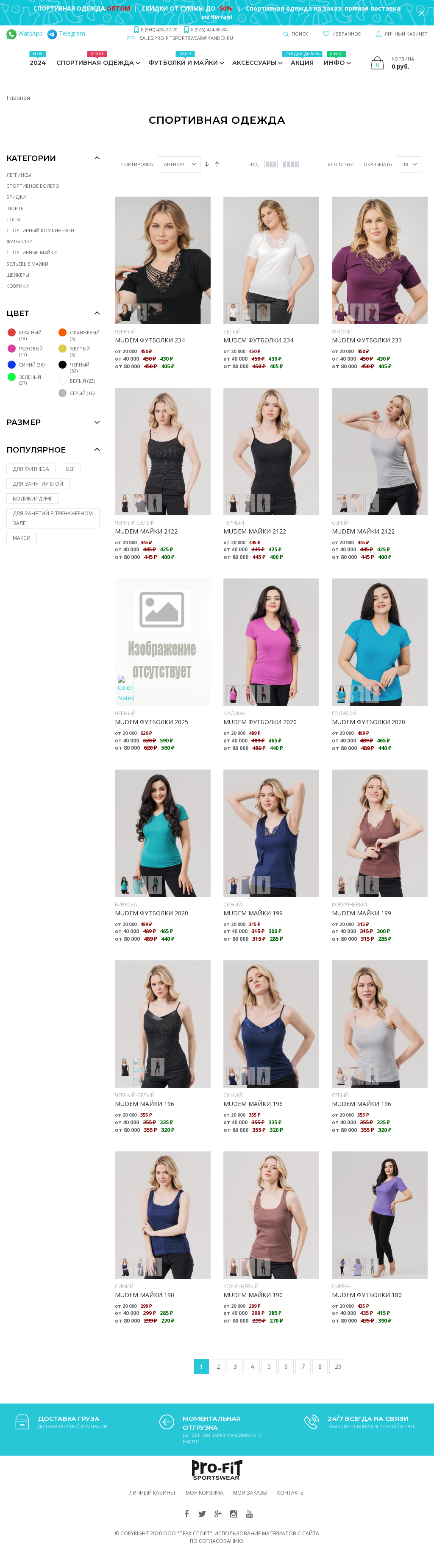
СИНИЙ (232, 904)
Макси (22, 538)
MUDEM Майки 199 (253, 913)
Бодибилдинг (33, 498)
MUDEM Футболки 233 (367, 340)
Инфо (334, 59)
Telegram (71, 33)
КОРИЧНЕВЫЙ (349, 904)
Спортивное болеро (32, 186)
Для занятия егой (38, 483)
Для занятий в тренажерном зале (53, 518)
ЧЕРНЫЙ (125, 331)
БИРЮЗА (126, 904)
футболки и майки (183, 59)
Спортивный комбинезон (40, 230)
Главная (18, 98)
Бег (70, 468)
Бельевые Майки (27, 264)
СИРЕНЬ (342, 1286)
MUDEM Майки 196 (144, 1104)
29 (338, 1366)
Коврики (17, 286)
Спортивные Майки (31, 252)
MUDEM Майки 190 (144, 1295)
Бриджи (16, 197)
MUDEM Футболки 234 (150, 340)
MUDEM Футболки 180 (367, 1295)
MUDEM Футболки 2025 (151, 722)
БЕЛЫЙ (232, 331)
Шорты (15, 208)
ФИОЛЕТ (342, 331)
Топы (13, 219)
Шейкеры (17, 275)
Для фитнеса (31, 468)
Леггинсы (18, 175)
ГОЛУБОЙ (344, 713)
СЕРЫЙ (340, 522)
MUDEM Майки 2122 (146, 531)
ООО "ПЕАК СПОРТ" (187, 1533)
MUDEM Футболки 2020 (260, 722)
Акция (302, 59)
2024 (38, 59)
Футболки (19, 241)
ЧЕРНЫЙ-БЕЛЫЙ (135, 522)
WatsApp (30, 33)
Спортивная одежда (95, 59)
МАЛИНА (234, 713)
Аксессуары (254, 63)
